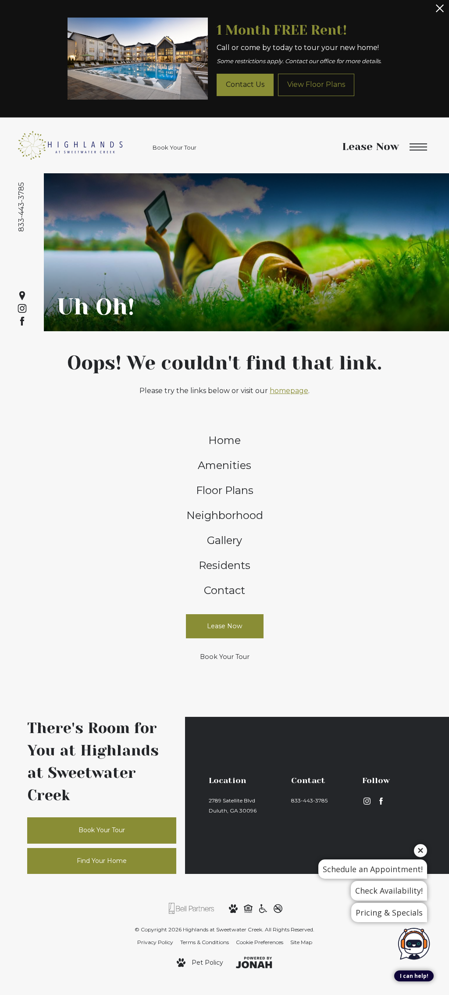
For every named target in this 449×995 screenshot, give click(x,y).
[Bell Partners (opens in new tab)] (191, 908)
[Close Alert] (440, 10)
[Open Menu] (418, 147)
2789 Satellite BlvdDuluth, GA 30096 (233, 805)
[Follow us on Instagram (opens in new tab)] (22, 308)
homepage (289, 391)
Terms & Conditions (204, 942)
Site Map (301, 942)
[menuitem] (224, 440)
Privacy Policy (155, 942)
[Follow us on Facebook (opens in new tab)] (22, 321)
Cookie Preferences (259, 942)
